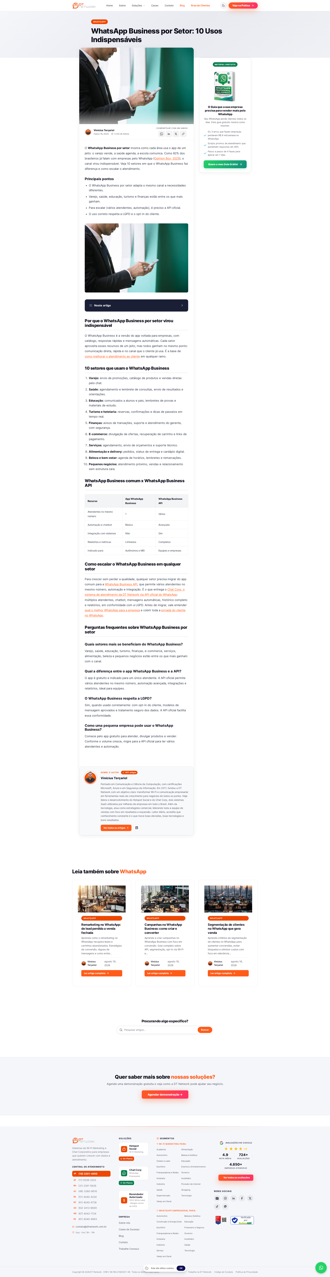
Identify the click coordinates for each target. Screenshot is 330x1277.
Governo (185, 1172)
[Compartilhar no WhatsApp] (161, 134)
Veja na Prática (241, 5)
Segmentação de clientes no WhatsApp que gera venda (226, 929)
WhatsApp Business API (121, 584)
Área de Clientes (200, 5)
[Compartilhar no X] (176, 134)
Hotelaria (161, 1178)
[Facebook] (242, 1198)
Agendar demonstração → (165, 1094)
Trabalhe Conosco (129, 1248)
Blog (182, 5)
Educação (185, 1161)
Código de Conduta (223, 1272)
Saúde (159, 1190)
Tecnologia (186, 1195)
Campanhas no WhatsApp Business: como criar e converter (163, 929)
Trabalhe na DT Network (200, 1272)
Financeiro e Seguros (194, 1227)
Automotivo (162, 1155)
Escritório (161, 1166)
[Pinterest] (225, 1206)
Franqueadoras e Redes (168, 1172)
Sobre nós (124, 1222)
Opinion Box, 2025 (166, 158)
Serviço (160, 1250)
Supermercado (163, 1195)
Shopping (185, 1190)
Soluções (137, 5)
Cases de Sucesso (129, 1229)
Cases (154, 5)
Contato (169, 5)
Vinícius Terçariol (104, 130)
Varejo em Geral (164, 1201)
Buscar (205, 1029)
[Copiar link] (183, 134)
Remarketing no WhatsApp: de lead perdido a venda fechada (101, 929)
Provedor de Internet (191, 1184)
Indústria (161, 1184)
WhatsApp (99, 21)
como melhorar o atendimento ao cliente (112, 356)
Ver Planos (128, 1158)
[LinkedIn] (137, 828)
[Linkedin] (233, 1198)
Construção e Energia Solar (169, 1221)
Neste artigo (102, 305)
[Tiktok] (217, 1206)
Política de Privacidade (247, 1272)
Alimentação (187, 1149)
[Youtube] (217, 1198)
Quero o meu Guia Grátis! (223, 164)
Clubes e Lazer (163, 1161)
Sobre (122, 5)
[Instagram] (225, 1198)
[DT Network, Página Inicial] (84, 5)
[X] (250, 1198)
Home (109, 5)
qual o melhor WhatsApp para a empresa (112, 610)
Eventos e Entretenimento (193, 1166)
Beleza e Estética (189, 1155)
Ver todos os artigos (114, 827)
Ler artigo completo (95, 973)
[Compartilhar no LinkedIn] (169, 134)
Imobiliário (186, 1178)
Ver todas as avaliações (236, 1177)
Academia (161, 1149)
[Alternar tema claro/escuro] (223, 5)
